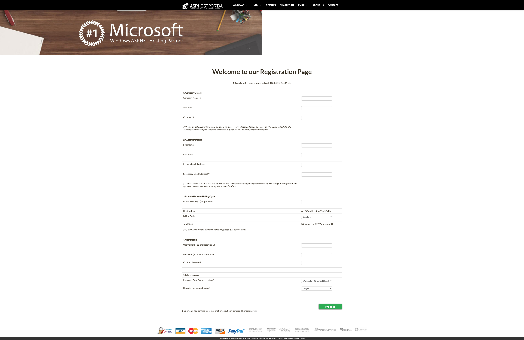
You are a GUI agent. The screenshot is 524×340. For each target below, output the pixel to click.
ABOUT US (318, 5)
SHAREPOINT (287, 5)
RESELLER (271, 5)
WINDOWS (239, 5)
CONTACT (333, 5)
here (255, 310)
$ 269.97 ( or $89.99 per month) (317, 224)
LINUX (255, 5)
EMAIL (301, 5)
